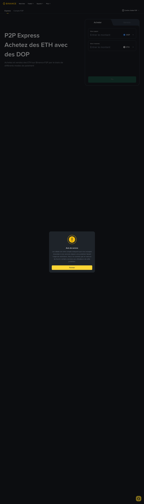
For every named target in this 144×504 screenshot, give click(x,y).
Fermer (72, 267)
